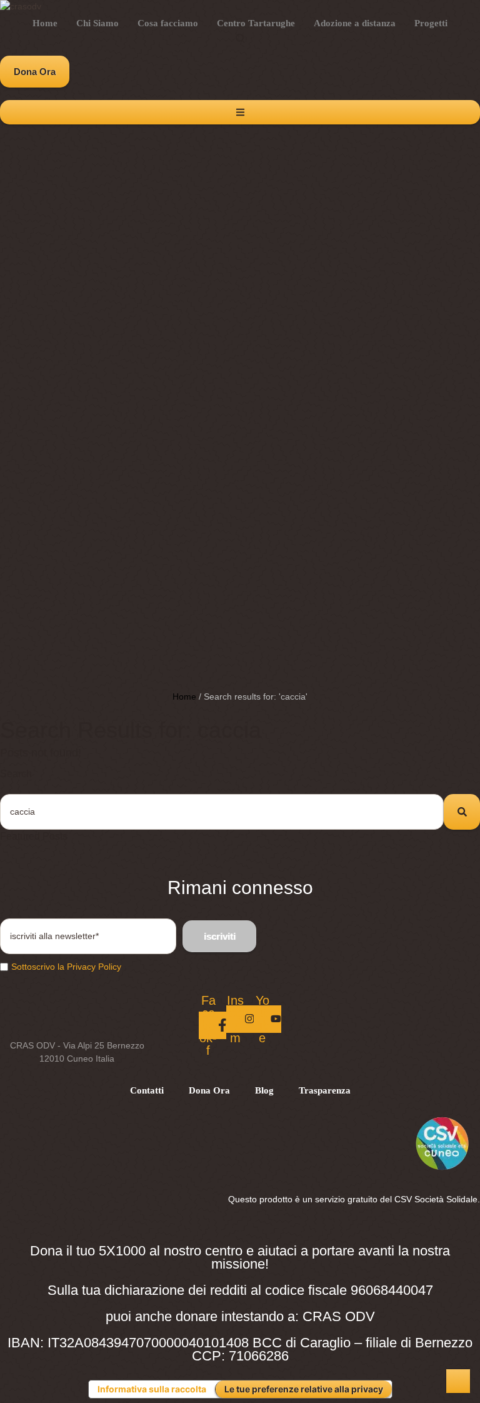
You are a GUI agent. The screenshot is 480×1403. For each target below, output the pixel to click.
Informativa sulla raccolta (152, 1389)
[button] (34, 72)
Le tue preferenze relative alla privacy (303, 1389)
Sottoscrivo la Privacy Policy (66, 967)
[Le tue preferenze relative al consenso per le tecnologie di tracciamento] (458, 1381)
